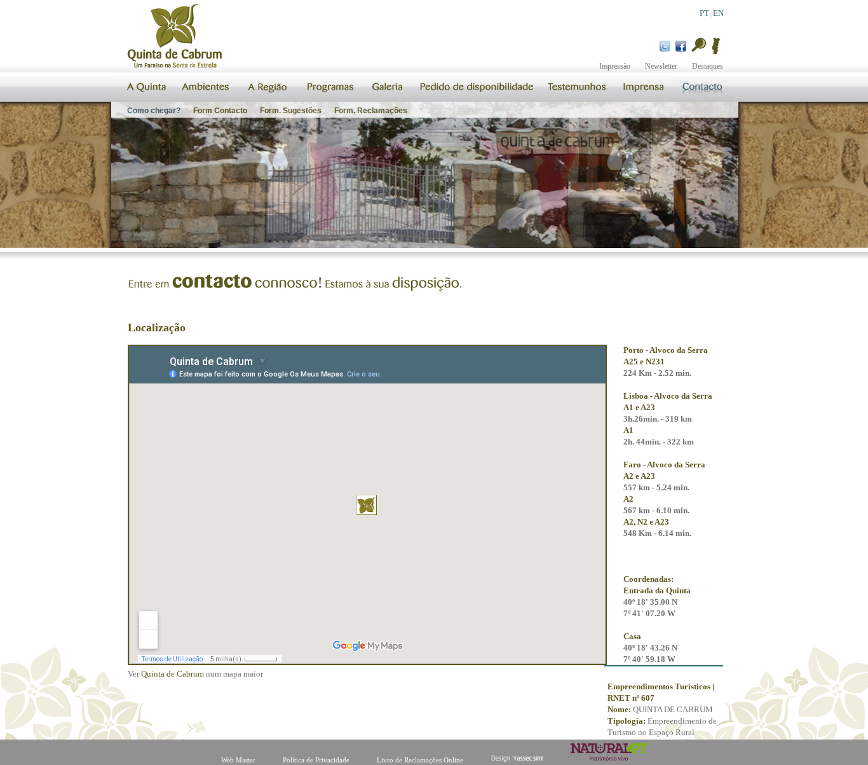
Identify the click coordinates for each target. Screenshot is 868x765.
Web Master (238, 760)
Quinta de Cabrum (172, 674)
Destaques (707, 66)
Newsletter (661, 66)
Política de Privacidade (316, 760)
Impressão (614, 66)
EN (718, 13)
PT (704, 13)
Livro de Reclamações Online (420, 760)
